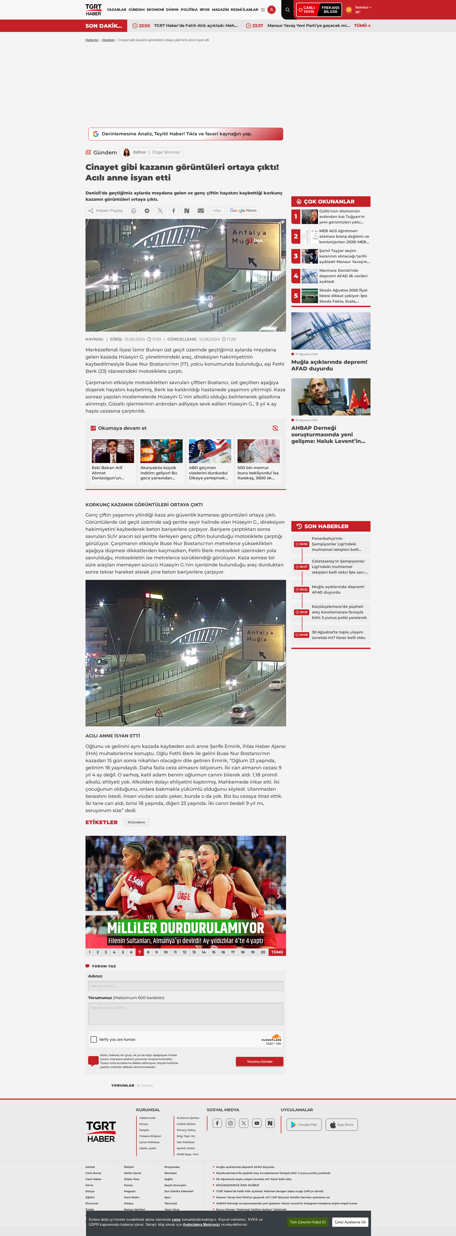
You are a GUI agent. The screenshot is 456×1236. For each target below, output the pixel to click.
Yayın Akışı (171, 1209)
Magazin (130, 1191)
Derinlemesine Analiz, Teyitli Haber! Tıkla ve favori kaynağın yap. (177, 133)
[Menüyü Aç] (263, 10)
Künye (143, 1124)
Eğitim (90, 1197)
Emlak (90, 1209)
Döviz (89, 1185)
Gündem (108, 40)
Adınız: (95, 976)
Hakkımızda (147, 1118)
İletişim (144, 1130)
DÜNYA (172, 9)
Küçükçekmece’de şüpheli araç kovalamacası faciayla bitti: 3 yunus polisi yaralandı (339, 612)
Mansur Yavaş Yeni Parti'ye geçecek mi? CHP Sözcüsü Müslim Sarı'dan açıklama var (310, 25)
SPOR (205, 9)
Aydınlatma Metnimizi (201, 1225)
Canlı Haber (93, 1179)
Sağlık (168, 1179)
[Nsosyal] (187, 211)
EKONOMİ (155, 9)
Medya (128, 1203)
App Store (345, 1125)
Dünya (90, 1191)
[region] (228, 1223)
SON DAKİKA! (104, 26)
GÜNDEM (137, 9)
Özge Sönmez (166, 152)
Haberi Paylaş (109, 210)
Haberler (92, 40)
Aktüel (90, 1167)
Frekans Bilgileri (150, 1136)
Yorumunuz (126, 997)
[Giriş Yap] (271, 9)
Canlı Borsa (93, 1173)
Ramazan (170, 1173)
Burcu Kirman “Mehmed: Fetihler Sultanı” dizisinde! (251, 1209)
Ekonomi (92, 1203)
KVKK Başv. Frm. (188, 1154)
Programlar (172, 1167)
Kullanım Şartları (188, 1118)
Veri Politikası (186, 1142)
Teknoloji (170, 1203)
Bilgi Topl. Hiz (186, 1136)
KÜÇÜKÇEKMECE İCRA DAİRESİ (237, 1185)
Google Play (307, 1125)
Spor (167, 1197)
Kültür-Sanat (132, 1173)
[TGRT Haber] (94, 9)
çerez (176, 1219)
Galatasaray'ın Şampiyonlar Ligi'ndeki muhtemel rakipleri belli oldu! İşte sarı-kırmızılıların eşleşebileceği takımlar (338, 567)
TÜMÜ (360, 25)
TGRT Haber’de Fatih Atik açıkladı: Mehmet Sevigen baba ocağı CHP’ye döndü (196, 25)
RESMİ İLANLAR (244, 9)
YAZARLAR (116, 9)
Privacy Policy (186, 1130)
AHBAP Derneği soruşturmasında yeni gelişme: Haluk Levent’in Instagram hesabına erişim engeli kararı (287, 1203)
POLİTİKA (189, 9)
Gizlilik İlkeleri (186, 1124)
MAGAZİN (220, 9)
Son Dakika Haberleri (178, 1191)
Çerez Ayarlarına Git (350, 1222)
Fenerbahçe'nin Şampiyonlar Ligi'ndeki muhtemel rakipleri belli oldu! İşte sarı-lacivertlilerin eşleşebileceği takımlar (338, 544)
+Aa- (217, 210)
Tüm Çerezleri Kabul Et (308, 1222)
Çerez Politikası (149, 1142)
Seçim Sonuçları (175, 1185)
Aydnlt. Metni (186, 1148)
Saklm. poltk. (147, 1148)
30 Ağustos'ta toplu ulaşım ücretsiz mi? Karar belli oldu (338, 635)
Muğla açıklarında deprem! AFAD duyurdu (338, 589)
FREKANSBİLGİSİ (330, 10)
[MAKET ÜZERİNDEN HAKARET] (186, 892)
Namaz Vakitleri (134, 1209)
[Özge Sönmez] (127, 152)
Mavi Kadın (131, 1197)
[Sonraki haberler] (275, 428)
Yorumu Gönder (260, 1061)
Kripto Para (131, 1179)
